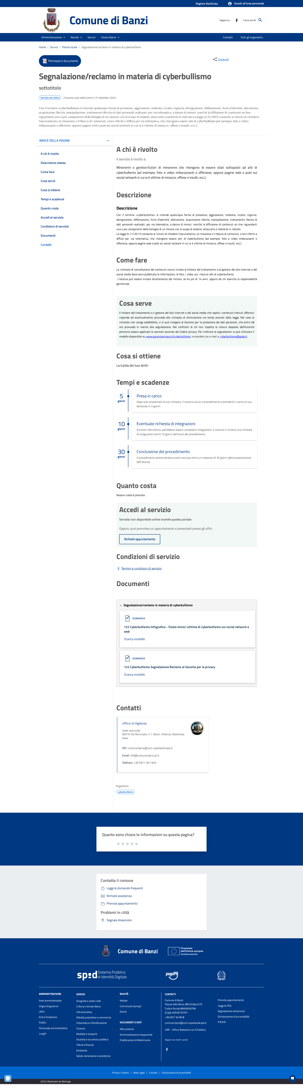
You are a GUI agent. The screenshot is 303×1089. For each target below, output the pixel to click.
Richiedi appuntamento (139, 539)
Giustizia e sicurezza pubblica (92, 1039)
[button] (246, 4)
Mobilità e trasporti (86, 1034)
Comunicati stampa (130, 1006)
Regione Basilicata (207, 3)
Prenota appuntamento (231, 1000)
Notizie (123, 1001)
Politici (42, 1022)
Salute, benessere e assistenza (93, 1056)
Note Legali (139, 1072)
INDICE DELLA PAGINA (54, 140)
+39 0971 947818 (174, 1017)
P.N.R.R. (222, 1022)
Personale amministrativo (53, 1028)
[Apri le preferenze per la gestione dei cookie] (8, 1079)
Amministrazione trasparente (136, 1035)
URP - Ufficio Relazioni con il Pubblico (185, 1030)
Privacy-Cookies (120, 1072)
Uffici (42, 1012)
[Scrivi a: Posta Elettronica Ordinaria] (189, 1026)
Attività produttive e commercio (93, 1017)
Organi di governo (48, 1006)
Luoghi (42, 1034)
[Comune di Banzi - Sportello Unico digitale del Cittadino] (52, 19)
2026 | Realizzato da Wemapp (55, 1081)
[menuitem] (228, 37)
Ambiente (81, 1050)
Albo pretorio (127, 1029)
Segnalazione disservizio (231, 1011)
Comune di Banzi (108, 20)
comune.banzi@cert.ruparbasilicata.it (185, 1023)
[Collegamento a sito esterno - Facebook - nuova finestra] (236, 20)
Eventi (123, 1012)
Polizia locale (69, 47)
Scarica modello (134, 639)
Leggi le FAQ (224, 1006)
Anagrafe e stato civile (88, 1001)
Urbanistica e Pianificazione (91, 1023)
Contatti (170, 994)
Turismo (80, 1028)
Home (42, 47)
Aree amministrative (50, 1001)
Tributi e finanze (85, 1045)
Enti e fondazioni (48, 1017)
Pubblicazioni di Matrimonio (135, 1040)
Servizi (54, 47)
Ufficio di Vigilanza (134, 723)
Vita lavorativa (84, 1012)
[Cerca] (260, 20)
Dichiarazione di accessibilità (233, 1017)
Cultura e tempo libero (88, 1006)
